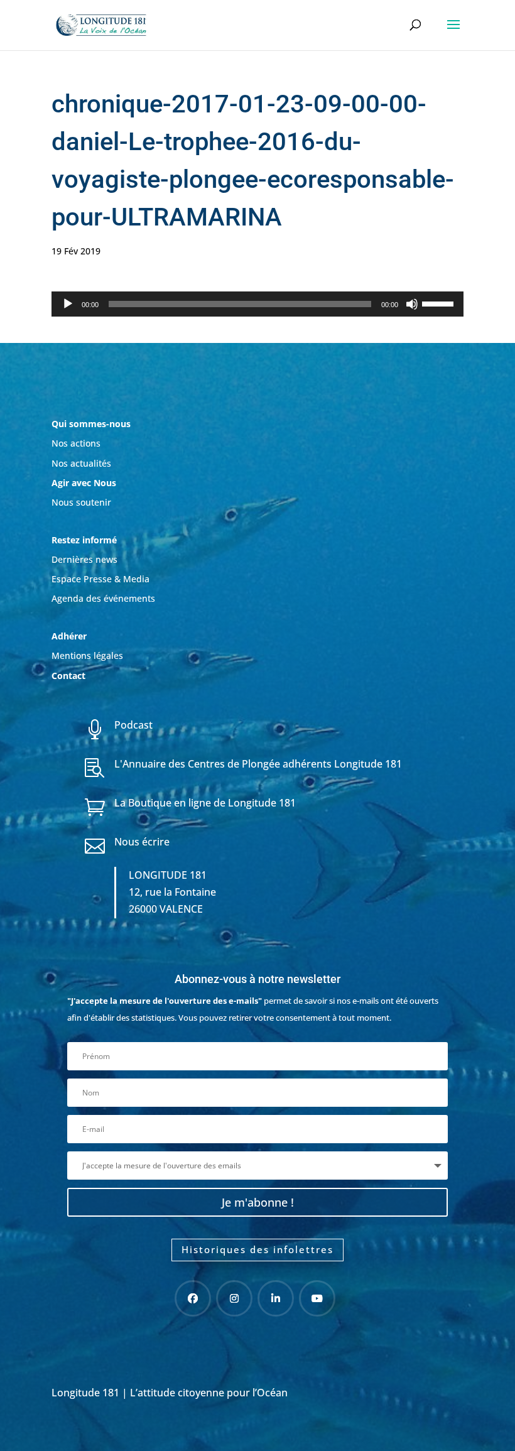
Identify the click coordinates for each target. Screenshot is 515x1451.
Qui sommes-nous (91, 424)
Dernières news (84, 559)
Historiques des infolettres (257, 1249)
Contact (68, 676)
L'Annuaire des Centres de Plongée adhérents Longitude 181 (258, 764)
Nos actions (76, 443)
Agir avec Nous (84, 483)
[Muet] (412, 304)
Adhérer (70, 636)
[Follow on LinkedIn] (276, 1298)
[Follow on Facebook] (193, 1298)
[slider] (439, 302)
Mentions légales (87, 655)
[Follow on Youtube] (317, 1298)
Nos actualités (81, 463)
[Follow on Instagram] (234, 1298)
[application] (258, 304)
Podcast (133, 725)
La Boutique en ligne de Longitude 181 (205, 803)
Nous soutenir (81, 502)
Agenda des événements (103, 598)
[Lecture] (68, 304)
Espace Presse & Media (100, 579)
